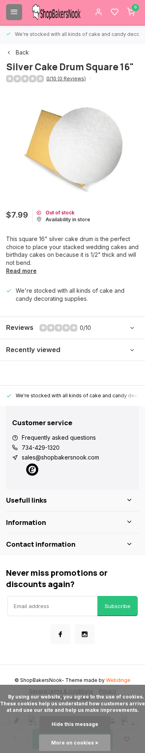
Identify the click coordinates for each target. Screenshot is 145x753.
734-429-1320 (41, 447)
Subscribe (117, 606)
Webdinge (118, 680)
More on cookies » (74, 743)
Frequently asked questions (59, 437)
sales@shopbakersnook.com (60, 457)
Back (22, 52)
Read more (21, 270)
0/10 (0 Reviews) (66, 79)
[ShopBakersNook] (56, 12)
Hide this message (75, 724)
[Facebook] (60, 634)
